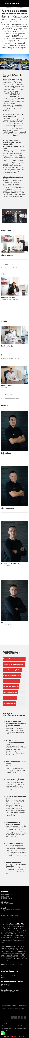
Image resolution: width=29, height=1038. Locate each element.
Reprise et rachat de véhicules (12, 1026)
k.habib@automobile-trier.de (11, 398)
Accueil (4, 1023)
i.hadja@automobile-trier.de (11, 358)
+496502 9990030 (8, 904)
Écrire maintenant (8, 986)
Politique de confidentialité (19, 1005)
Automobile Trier (12, 1007)
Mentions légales (6, 1005)
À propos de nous (20, 1028)
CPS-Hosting (21, 1008)
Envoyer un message (8, 992)
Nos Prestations (7, 1028)
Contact (5, 1030)
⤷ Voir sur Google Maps (9, 915)
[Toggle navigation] (25, 3)
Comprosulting (13, 1008)
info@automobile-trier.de (10, 268)
